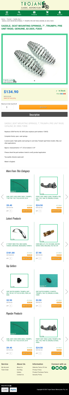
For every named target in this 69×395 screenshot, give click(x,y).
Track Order (5, 370)
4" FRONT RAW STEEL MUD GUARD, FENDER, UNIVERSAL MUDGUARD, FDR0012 (19, 245)
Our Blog (19, 370)
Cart (47, 14)
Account (59, 14)
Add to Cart (43, 107)
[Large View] (34, 59)
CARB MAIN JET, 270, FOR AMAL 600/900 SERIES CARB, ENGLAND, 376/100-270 (48, 245)
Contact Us (20, 375)
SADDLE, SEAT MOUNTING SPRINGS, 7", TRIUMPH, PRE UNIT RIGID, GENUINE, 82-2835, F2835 (28, 21)
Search (19, 14)
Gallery (19, 372)
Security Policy (37, 375)
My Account (5, 367)
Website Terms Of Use (40, 367)
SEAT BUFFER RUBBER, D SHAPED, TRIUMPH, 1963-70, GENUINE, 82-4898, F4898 (47, 293)
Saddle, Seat (17, 19)
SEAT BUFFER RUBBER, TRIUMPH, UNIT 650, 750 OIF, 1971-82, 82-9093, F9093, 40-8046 (18, 293)
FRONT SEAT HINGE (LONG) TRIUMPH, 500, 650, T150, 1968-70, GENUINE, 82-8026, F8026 (48, 198)
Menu (7, 14)
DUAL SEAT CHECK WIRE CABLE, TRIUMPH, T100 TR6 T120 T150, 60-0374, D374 (19, 197)
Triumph (9, 19)
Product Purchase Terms (40, 372)
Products (34, 14)
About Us (20, 367)
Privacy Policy (37, 370)
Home (3, 19)
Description (34, 114)
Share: (58, 93)
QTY (7, 211)
